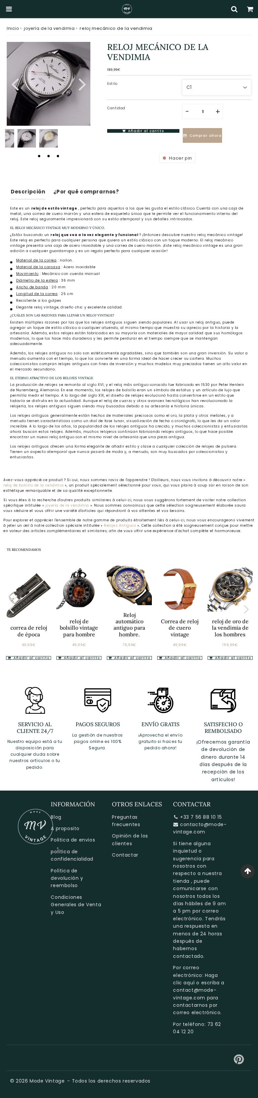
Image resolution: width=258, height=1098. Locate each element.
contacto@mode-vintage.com (199, 828)
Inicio (13, 28)
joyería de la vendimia (49, 28)
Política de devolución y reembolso (67, 878)
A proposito (65, 828)
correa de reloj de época (28, 630)
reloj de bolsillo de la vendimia (33, 485)
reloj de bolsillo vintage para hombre (79, 627)
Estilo (112, 83)
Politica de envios (73, 839)
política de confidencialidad (72, 855)
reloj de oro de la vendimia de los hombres (230, 627)
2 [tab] (48, 156)
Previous (15, 83)
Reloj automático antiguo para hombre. (129, 625)
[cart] (250, 9)
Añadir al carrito (30, 658)
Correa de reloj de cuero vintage (180, 627)
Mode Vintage (47, 1081)
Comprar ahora (205, 135)
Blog (56, 817)
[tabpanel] (27, 138)
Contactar (125, 855)
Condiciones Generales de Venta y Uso (76, 905)
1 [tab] (39, 156)
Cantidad (116, 108)
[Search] (234, 9)
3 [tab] (58, 156)
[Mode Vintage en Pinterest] (239, 1061)
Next (82, 83)
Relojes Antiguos (120, 525)
